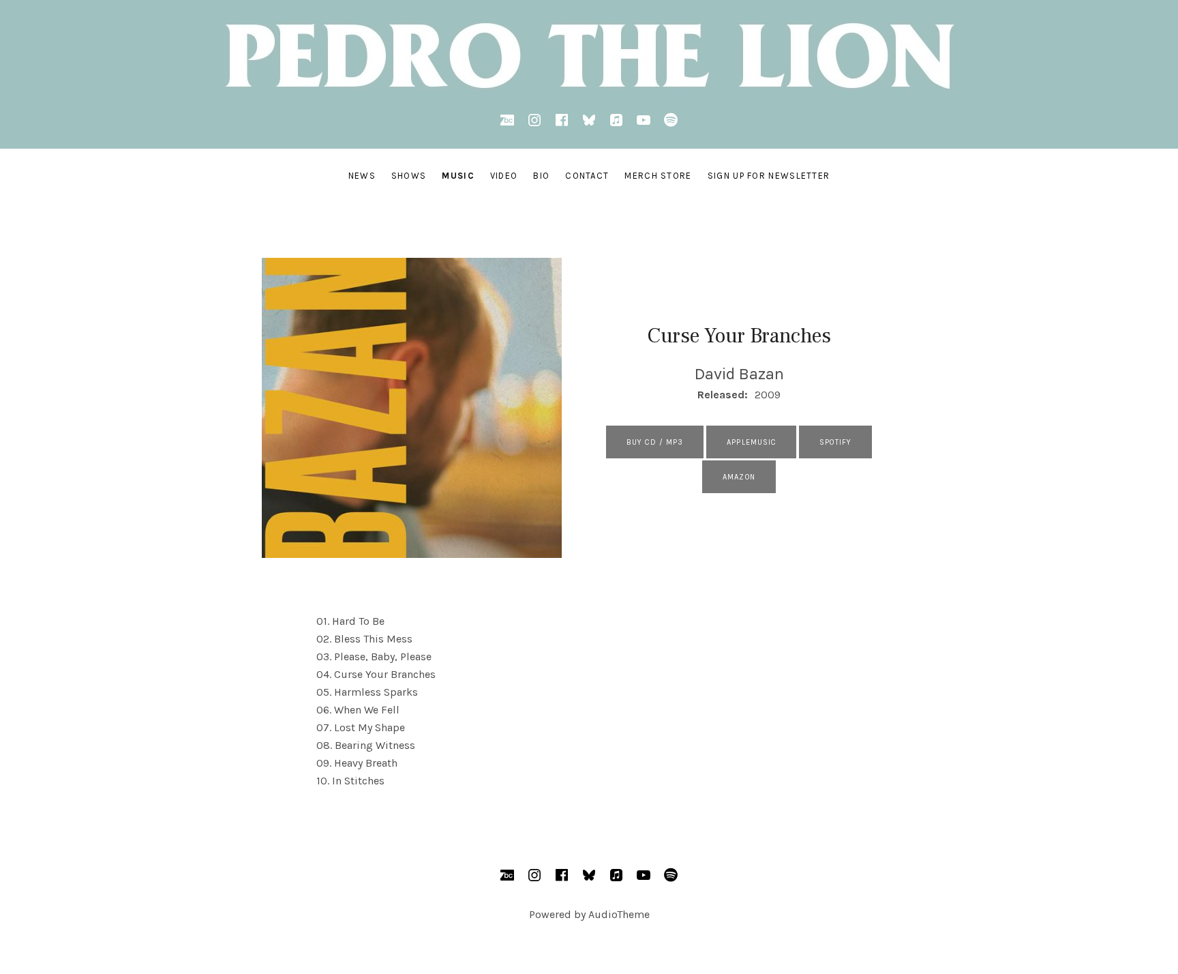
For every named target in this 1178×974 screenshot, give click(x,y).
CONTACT (587, 176)
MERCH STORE (657, 176)
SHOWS (409, 176)
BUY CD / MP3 (654, 442)
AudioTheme (619, 914)
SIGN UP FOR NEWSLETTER (769, 176)
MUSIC (458, 176)
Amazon (739, 477)
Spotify (835, 442)
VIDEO (504, 176)
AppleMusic (751, 442)
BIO (541, 176)
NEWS (362, 176)
